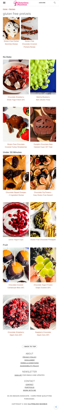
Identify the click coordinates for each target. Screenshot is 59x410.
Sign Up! (18, 375)
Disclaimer (30, 360)
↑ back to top (29, 346)
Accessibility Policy (29, 366)
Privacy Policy (29, 357)
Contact (29, 384)
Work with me (29, 390)
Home (5, 9)
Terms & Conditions (29, 363)
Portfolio (29, 387)
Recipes (12, 9)
